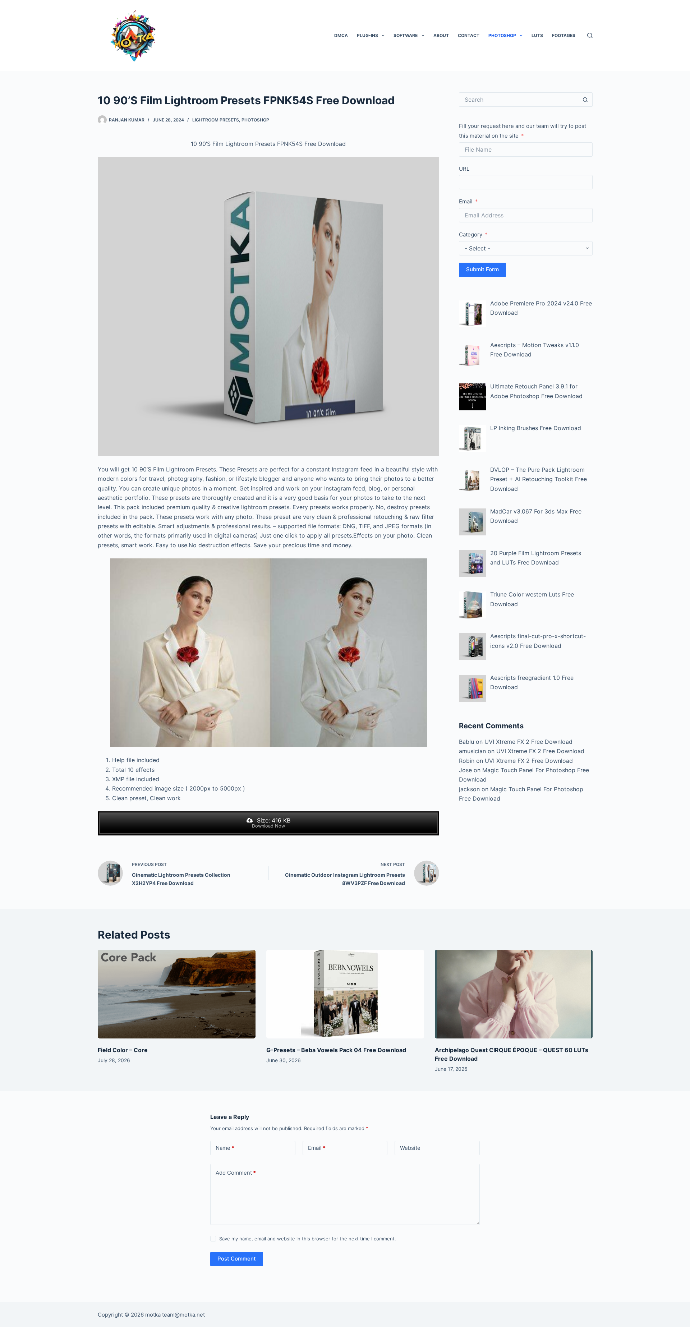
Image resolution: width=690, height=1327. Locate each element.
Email (466, 201)
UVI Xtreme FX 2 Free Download (528, 741)
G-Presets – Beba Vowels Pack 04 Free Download (336, 1050)
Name (225, 1147)
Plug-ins (367, 35)
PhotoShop (502, 35)
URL (464, 168)
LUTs (537, 35)
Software (406, 35)
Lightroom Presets (215, 120)
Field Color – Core (123, 1050)
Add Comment (236, 1172)
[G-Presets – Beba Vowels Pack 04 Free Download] (345, 994)
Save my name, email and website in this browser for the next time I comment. (307, 1238)
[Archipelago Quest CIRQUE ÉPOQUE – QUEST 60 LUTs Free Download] (514, 994)
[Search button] (585, 99)
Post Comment (236, 1258)
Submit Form (482, 269)
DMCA (341, 35)
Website (410, 1147)
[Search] (590, 35)
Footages (563, 35)
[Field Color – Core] (177, 994)
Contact (468, 35)
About (441, 35)
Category (470, 234)
